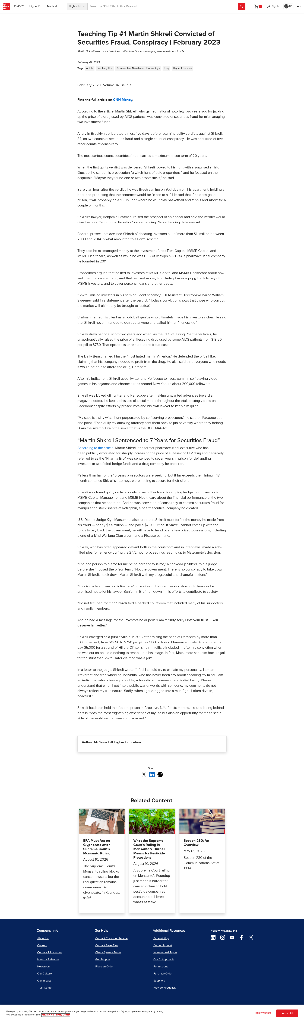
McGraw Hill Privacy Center (56, 1015)
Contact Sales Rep (106, 945)
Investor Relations (48, 959)
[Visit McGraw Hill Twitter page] (251, 937)
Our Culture (44, 973)
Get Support (102, 959)
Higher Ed (35, 6)
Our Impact (44, 980)
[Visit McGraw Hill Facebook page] (241, 937)
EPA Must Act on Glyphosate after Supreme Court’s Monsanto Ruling (96, 847)
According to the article (95, 448)
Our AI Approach (163, 959)
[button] (272, 6)
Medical (52, 6)
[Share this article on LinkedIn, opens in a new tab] (152, 774)
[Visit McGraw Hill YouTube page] (232, 937)
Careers (42, 945)
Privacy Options (263, 1013)
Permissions (160, 966)
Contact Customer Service (111, 938)
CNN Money (122, 100)
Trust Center (44, 987)
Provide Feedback (164, 987)
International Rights (165, 952)
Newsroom (43, 966)
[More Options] (298, 6)
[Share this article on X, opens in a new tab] (144, 774)
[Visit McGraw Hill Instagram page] (222, 937)
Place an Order (104, 966)
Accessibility (161, 938)
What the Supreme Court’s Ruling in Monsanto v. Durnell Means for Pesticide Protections (149, 849)
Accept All (287, 1013)
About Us (43, 938)
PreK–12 (19, 6)
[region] (152, 1013)
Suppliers (159, 980)
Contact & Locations (49, 952)
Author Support (162, 945)
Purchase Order (162, 973)
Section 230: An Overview (196, 843)
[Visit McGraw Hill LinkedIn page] (213, 937)
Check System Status (108, 952)
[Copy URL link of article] (160, 774)
